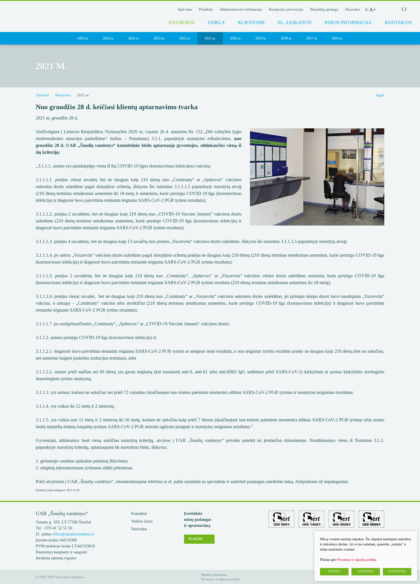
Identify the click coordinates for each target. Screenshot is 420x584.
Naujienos (181, 22)
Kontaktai (139, 513)
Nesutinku (366, 571)
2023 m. (159, 38)
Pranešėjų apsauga (324, 9)
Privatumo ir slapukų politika (220, 579)
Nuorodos (352, 9)
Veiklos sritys (142, 521)
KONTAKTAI (398, 22)
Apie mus (184, 9)
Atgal (380, 95)
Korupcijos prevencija (286, 9)
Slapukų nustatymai (214, 574)
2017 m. (311, 38)
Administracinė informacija (241, 9)
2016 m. (337, 38)
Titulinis (42, 95)
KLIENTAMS (251, 22)
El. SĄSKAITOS (294, 22)
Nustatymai (397, 571)
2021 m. (210, 38)
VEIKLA (216, 22)
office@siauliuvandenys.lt (73, 534)
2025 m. (108, 38)
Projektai (206, 9)
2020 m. (235, 38)
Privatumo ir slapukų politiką (356, 560)
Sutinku (334, 571)
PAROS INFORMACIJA (348, 22)
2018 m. (286, 38)
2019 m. (261, 38)
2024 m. (133, 38)
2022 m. (184, 38)
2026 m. (83, 38)
